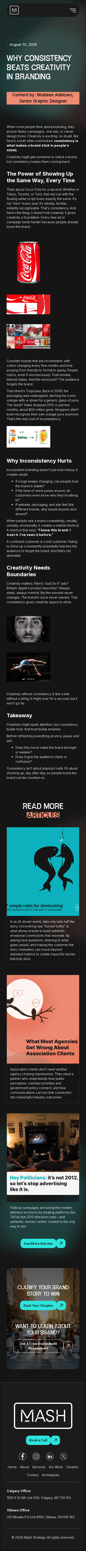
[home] (14, 10)
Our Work (56, 1467)
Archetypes (50, 1475)
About (24, 1467)
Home (12, 1467)
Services (38, 1467)
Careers (72, 1467)
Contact (33, 1475)
